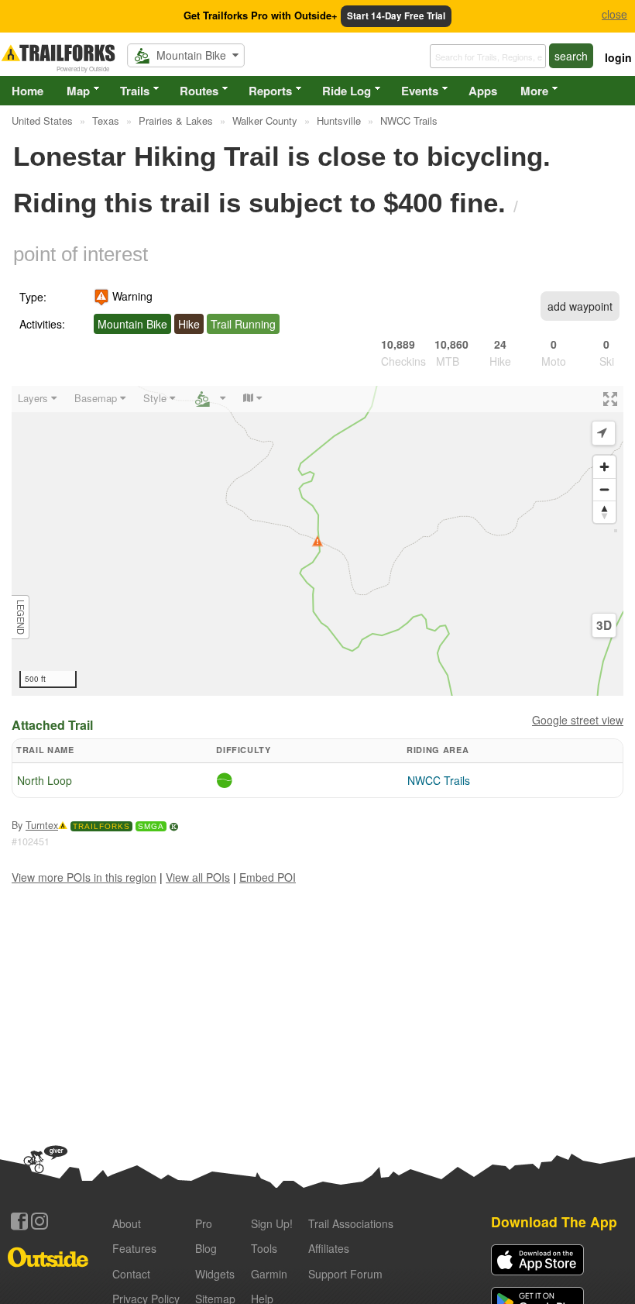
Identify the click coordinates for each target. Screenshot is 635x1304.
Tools (264, 1248)
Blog (206, 1248)
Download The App (554, 1221)
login (618, 57)
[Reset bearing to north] (604, 512)
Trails (134, 90)
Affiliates (328, 1248)
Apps (483, 90)
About (126, 1223)
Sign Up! (272, 1223)
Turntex (42, 825)
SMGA (151, 826)
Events (419, 90)
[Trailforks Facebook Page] (19, 1221)
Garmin (269, 1274)
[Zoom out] (604, 489)
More (534, 90)
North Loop (44, 780)
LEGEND (21, 617)
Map (78, 90)
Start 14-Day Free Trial (396, 15)
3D (604, 625)
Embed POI (267, 877)
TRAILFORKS (101, 826)
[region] (317, 541)
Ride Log (346, 90)
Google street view (577, 720)
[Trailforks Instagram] (39, 1221)
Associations (350, 1223)
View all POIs (198, 877)
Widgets (215, 1274)
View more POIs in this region (84, 877)
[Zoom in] (604, 467)
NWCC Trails (438, 780)
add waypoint (580, 306)
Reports (270, 90)
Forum (345, 1274)
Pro (203, 1223)
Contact (131, 1274)
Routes (199, 90)
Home (27, 90)
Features (134, 1248)
